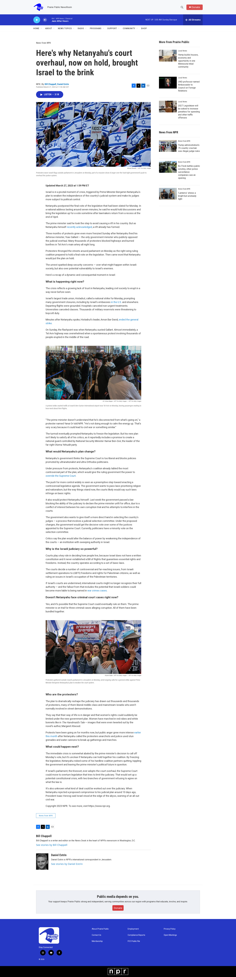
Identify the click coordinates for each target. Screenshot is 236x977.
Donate (195, 7)
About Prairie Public (100, 929)
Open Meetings (170, 935)
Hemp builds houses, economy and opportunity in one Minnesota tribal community (188, 60)
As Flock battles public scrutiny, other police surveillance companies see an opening (189, 172)
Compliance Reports (136, 935)
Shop (144, 28)
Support (112, 28)
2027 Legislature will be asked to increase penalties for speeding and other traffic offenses (189, 111)
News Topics (65, 28)
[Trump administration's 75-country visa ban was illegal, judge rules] (168, 146)
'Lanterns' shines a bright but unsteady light (187, 196)
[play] (37, 19)
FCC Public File (134, 941)
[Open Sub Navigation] (41, 28)
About (48, 28)
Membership (97, 941)
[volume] (45, 20)
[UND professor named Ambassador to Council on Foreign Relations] (168, 82)
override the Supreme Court (61, 475)
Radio (81, 28)
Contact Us (96, 935)
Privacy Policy (169, 929)
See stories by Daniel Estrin (67, 864)
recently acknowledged (79, 227)
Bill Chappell (50, 84)
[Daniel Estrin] (42, 861)
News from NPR (43, 42)
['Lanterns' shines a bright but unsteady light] (168, 194)
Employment (133, 929)
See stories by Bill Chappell (51, 845)
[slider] (49, 19)
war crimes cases (97, 590)
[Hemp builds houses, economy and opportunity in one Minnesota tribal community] (168, 56)
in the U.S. (116, 302)
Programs (95, 28)
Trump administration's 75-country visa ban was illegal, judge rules (189, 148)
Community (129, 28)
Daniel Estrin (63, 84)
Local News (182, 51)
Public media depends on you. (118, 897)
